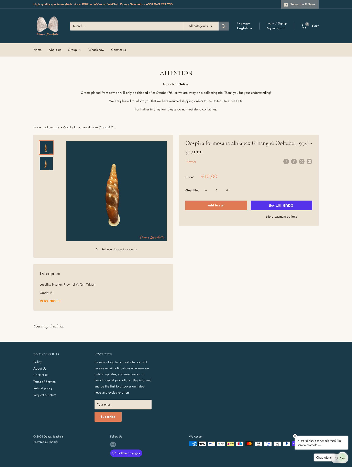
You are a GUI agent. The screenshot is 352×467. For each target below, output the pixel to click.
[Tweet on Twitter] (302, 161)
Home (37, 49)
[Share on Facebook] (286, 161)
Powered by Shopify (45, 442)
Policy (37, 362)
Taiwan (190, 162)
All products (52, 127)
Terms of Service (44, 381)
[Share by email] (309, 161)
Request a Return (44, 395)
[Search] (224, 26)
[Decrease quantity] (205, 190)
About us (55, 49)
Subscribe (108, 416)
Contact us (118, 49)
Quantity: (192, 190)
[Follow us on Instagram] (113, 444)
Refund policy (42, 388)
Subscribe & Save (302, 4)
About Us (39, 368)
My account (276, 28)
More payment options (281, 216)
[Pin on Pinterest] (294, 161)
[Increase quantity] (227, 190)
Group (72, 49)
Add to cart (216, 205)
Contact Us (40, 375)
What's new (96, 49)
